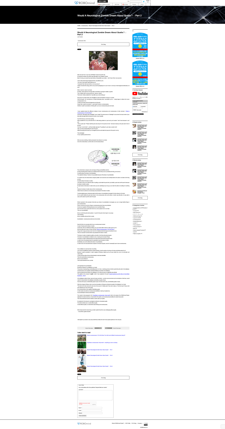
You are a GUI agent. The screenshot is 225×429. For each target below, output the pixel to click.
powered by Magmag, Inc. (144, 111)
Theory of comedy (136, 226)
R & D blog (103, 44)
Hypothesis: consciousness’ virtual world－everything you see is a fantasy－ (102, 342)
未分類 (134, 223)
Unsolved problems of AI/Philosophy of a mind (139, 208)
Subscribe (136, 106)
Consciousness (84, 25)
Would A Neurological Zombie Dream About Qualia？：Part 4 (99, 366)
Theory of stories (136, 224)
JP (147, 2)
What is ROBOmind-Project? (118, 423)
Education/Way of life (137, 221)
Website (80, 413)
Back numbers (139, 109)
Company (140, 423)
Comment (81, 389)
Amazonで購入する (140, 58)
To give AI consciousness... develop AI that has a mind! (140, 104)
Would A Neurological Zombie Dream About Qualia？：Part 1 (99, 349)
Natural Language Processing (138, 230)
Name (80, 407)
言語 (134, 232)
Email (80, 410)
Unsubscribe (143, 106)
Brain (85, 40)
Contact (146, 423)
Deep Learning (136, 212)
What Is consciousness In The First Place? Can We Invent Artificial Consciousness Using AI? (106, 335)
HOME (78, 25)
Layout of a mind (136, 217)
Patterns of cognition (137, 233)
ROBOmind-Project (136, 216)
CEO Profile (127, 423)
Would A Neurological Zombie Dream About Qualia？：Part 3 (99, 355)
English (147, 0)
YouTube (135, 210)
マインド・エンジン (137, 214)
